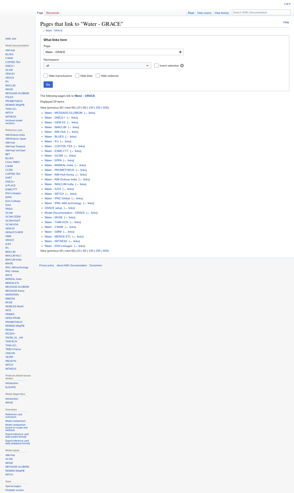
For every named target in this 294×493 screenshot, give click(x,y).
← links (89, 112)
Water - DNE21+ (55, 117)
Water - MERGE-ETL (58, 236)
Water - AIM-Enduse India (61, 179)
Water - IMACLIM (55, 127)
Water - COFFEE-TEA (58, 146)
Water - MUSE (54, 217)
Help (286, 22)
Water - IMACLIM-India (59, 184)
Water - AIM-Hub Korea (59, 174)
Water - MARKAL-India (59, 165)
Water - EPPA (53, 160)
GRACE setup (53, 208)
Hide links (86, 75)
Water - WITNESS (56, 241)
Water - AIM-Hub (55, 131)
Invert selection (169, 65)
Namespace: (52, 59)
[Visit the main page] (18, 16)
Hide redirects (110, 75)
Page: (47, 46)
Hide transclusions (60, 75)
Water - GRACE (54, 30)
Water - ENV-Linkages (58, 245)
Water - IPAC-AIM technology (63, 203)
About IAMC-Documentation (72, 265)
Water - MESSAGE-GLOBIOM (63, 112)
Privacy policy (46, 265)
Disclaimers (95, 265)
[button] (182, 65)
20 (79, 107)
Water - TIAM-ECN (56, 222)
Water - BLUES (54, 136)
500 (105, 107)
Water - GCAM (54, 155)
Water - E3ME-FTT (57, 151)
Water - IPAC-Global (57, 198)
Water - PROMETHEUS (59, 170)
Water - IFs (52, 141)
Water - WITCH (54, 193)
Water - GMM (53, 231)
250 (98, 107)
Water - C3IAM (54, 227)
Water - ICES (53, 189)
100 (91, 107)
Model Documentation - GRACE (65, 212)
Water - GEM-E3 (55, 122)
